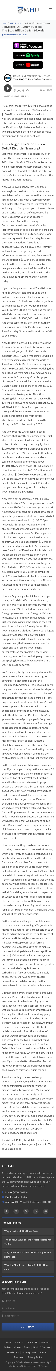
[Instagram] (16, 1211)
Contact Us (32, 1342)
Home (4, 23)
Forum (27, 1347)
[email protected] (20, 1197)
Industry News (29, 1352)
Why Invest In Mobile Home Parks (21, 1231)
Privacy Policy (35, 1357)
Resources (19, 1357)
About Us (19, 1342)
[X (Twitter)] (26, 1211)
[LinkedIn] (36, 1211)
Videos (17, 1347)
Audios (7, 1347)
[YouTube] (45, 1211)
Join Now (28, 1326)
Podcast (43, 1352)
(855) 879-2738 (20, 1192)
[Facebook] (6, 1211)
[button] (51, 10)
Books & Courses (41, 1347)
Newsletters (13, 1352)
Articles (45, 1342)
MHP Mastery (15, 23)
